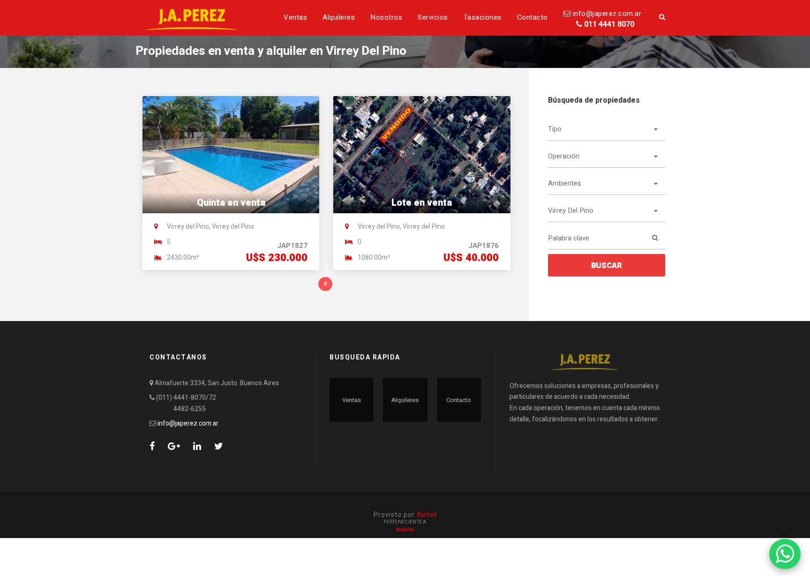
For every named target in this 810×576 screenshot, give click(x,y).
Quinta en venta (231, 202)
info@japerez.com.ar (605, 13)
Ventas (295, 17)
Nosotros (386, 17)
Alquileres (338, 17)
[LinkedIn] (197, 446)
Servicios (433, 17)
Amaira (405, 530)
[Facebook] (152, 446)
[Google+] (174, 446)
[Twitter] (218, 446)
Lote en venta (421, 202)
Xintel (426, 515)
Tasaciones (483, 17)
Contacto (532, 17)
